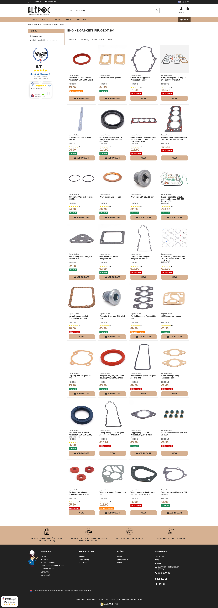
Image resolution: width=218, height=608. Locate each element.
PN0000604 (103, 143)
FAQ (157, 559)
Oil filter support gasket (171, 316)
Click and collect (47, 569)
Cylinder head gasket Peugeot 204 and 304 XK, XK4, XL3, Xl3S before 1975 (143, 139)
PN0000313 (134, 439)
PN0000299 (103, 499)
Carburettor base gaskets (110, 78)
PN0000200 (103, 203)
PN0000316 (72, 203)
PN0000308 (103, 263)
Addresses (83, 563)
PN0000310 (72, 499)
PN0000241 (165, 263)
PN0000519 (103, 439)
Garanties (44, 559)
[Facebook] (156, 584)
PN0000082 (165, 203)
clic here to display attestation (81, 590)
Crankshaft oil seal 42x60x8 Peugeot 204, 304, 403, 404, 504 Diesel (111, 139)
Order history (84, 559)
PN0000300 (165, 499)
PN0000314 (103, 382)
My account (45, 575)
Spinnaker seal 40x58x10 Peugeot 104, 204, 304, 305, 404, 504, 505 (80, 435)
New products (122, 559)
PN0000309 (72, 263)
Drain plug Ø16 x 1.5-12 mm (142, 197)
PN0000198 (134, 203)
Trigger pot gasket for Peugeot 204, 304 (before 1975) (141, 435)
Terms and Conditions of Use (52, 566)
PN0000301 (72, 143)
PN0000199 (103, 322)
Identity (82, 556)
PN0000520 (134, 499)
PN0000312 (165, 382)
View (143, 98)
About (119, 556)
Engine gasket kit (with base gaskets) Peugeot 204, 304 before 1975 (173, 199)
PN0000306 (134, 322)
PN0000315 (72, 84)
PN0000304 (72, 322)
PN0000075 (165, 84)
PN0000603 (72, 439)
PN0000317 (165, 439)
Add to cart (83, 98)
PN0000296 (134, 143)
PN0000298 (134, 382)
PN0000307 (103, 84)
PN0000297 (134, 263)
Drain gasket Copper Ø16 (110, 197)
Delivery (44, 556)
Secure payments (48, 563)
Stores (119, 563)
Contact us (51, 2)
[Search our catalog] (157, 11)
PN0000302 (134, 84)
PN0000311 (165, 322)
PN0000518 (165, 143)
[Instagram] (160, 584)
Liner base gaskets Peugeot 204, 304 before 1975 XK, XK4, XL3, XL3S (174, 259)
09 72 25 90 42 (35, 2)
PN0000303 (72, 382)
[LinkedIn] (164, 584)
